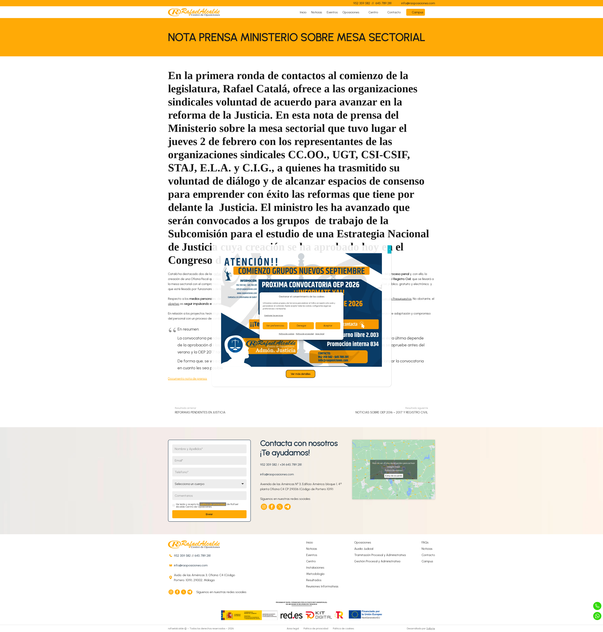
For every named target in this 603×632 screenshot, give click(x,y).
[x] (280, 507)
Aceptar (327, 325)
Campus (427, 561)
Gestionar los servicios (273, 315)
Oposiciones (362, 542)
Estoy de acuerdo (393, 475)
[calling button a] (597, 606)
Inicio (309, 542)
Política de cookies (286, 334)
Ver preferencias (275, 325)
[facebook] (272, 507)
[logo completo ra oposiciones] (194, 12)
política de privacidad (212, 504)
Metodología (315, 574)
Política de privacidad (305, 334)
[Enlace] (344, 3)
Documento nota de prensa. (187, 378)
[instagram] (264, 507)
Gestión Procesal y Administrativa (377, 561)
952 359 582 (268, 464)
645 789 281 (203, 555)
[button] (362, 12)
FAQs (425, 542)
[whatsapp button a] (597, 616)
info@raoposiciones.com (277, 474)
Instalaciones (315, 567)
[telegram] (288, 507)
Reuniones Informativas (322, 586)
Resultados (313, 580)
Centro (311, 561)
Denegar (301, 325)
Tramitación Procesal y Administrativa (380, 555)
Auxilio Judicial (363, 549)
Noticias (311, 549)
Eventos (311, 555)
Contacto (428, 555)
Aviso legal (319, 334)
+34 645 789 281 (291, 464)
